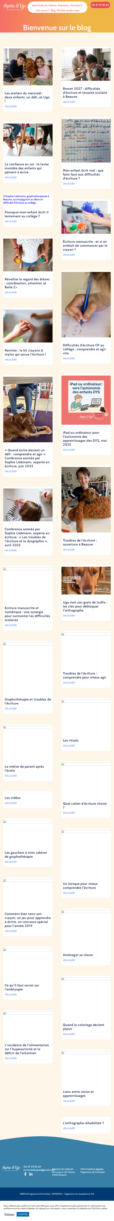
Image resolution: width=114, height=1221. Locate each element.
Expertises (63, 5)
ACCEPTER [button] (22, 1214)
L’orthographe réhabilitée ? (83, 1123)
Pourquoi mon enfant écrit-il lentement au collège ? (27, 214)
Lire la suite (11, 106)
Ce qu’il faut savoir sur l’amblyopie (22, 987)
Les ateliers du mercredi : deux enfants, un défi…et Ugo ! (27, 97)
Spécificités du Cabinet (44, 5)
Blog (53, 10)
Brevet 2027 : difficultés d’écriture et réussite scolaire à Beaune (85, 93)
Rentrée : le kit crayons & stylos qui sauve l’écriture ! (25, 352)
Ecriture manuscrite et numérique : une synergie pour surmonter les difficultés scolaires (27, 614)
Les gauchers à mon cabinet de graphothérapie (26, 855)
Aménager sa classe (78, 955)
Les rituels (71, 740)
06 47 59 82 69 (32, 1166)
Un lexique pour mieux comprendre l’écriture (80, 886)
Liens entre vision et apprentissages (78, 1094)
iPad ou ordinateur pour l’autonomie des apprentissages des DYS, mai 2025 (85, 439)
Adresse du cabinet (63, 1169)
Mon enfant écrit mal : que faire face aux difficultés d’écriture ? (83, 174)
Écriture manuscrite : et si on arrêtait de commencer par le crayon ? (85, 246)
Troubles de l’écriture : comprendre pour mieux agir (84, 675)
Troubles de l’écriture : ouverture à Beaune (80, 542)
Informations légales (91, 1169)
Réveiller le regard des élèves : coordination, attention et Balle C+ (27, 283)
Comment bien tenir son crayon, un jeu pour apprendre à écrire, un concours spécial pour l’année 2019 (28, 920)
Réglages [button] (9, 1214)
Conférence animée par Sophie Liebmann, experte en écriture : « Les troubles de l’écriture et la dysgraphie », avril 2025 (27, 537)
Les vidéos (13, 798)
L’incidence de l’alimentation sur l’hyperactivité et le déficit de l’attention (27, 1049)
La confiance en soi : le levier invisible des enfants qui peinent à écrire (27, 168)
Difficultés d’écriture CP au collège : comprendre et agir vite (84, 349)
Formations (76, 5)
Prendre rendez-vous (68, 10)
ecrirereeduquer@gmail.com (39, 1170)
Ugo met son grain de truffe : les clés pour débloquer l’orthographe (85, 606)
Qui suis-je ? (42, 10)
